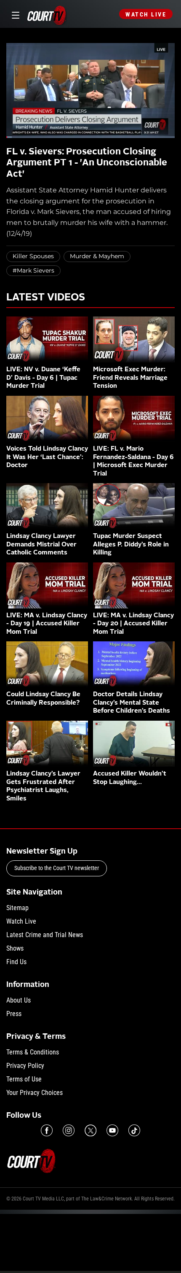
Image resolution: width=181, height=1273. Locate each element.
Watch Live (145, 14)
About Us (18, 1000)
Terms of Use (24, 1079)
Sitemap (17, 908)
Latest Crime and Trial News (44, 935)
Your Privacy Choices (34, 1093)
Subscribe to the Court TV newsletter (56, 868)
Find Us (16, 962)
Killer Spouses (33, 256)
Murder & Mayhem (97, 256)
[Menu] (14, 14)
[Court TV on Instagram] (69, 1130)
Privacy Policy (25, 1066)
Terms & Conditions (32, 1052)
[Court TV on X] (90, 1130)
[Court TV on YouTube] (112, 1130)
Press (13, 1014)
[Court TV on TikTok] (134, 1130)
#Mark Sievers (33, 270)
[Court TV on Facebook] (47, 1130)
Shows (15, 948)
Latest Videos (45, 298)
